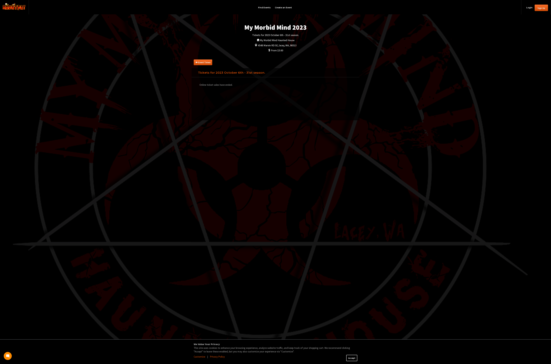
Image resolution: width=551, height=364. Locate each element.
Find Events (264, 7)
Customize (199, 356)
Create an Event (283, 7)
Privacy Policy (217, 356)
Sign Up (541, 8)
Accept (351, 358)
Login (529, 7)
